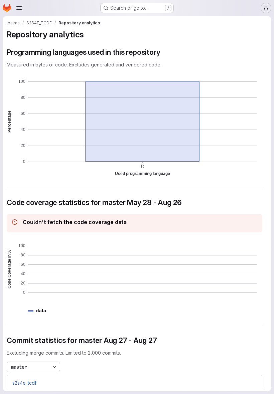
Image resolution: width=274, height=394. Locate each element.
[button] (41, 310)
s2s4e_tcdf (24, 383)
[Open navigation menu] (19, 8)
